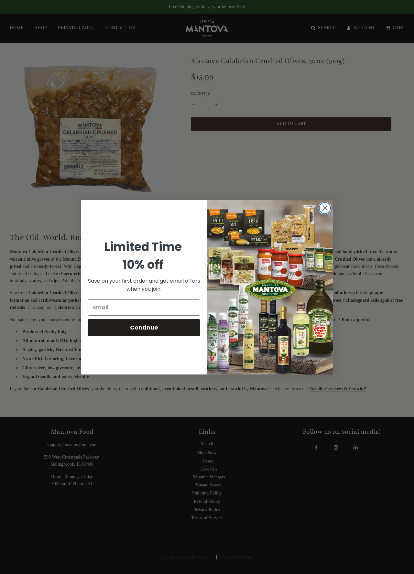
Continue (144, 327)
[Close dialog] (325, 208)
